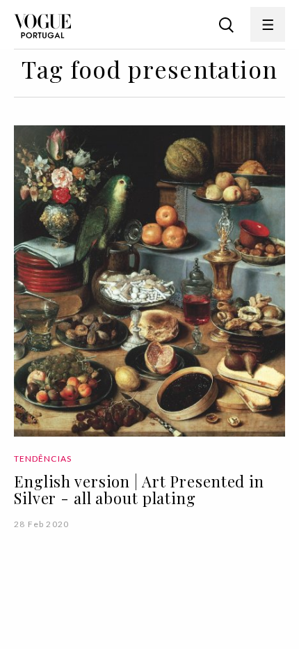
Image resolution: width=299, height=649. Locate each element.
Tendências (43, 458)
